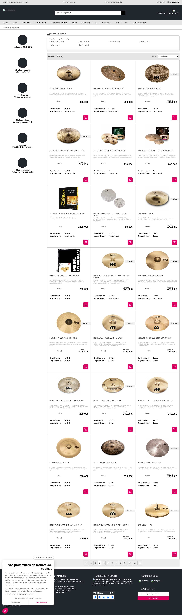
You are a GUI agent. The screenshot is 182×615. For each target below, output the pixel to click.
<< (86, 563)
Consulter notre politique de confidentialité (19, 594)
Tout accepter (41, 603)
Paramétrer (15, 603)
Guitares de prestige (140, 22)
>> (140, 563)
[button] (5, 611)
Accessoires (106, 22)
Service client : (168, 2)
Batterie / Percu (40, 22)
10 (129, 563)
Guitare (5, 22)
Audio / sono (86, 22)
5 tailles (174, 324)
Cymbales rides (144, 41)
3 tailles (174, 199)
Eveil (117, 22)
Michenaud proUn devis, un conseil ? (22, 121)
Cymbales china (84, 41)
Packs (126, 22)
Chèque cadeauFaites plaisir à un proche (22, 171)
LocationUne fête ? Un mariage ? (22, 146)
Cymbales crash (114, 41)
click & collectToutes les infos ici (22, 96)
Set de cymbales (84, 45)
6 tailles (174, 448)
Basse (15, 22)
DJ (96, 22)
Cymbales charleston (56, 41)
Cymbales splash (55, 45)
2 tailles (174, 74)
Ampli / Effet (26, 22)
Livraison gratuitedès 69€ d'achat (22, 71)
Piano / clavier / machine (59, 22)
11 (135, 563)
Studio (74, 22)
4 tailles (85, 324)
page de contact (77, 581)
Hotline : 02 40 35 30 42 (22, 47)
